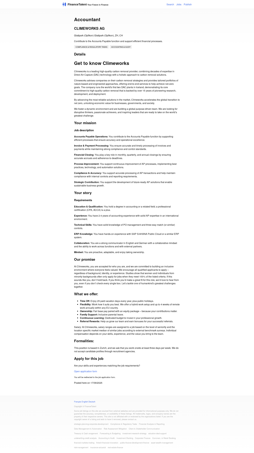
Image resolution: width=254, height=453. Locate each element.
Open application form (85, 371)
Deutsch (91, 401)
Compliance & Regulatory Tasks (91, 47)
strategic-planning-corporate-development (91, 424)
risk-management (81, 447)
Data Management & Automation (88, 428)
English (85, 401)
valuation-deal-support (157, 433)
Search (170, 4)
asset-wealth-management (162, 442)
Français (77, 401)
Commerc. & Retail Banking (164, 438)
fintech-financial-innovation (107, 442)
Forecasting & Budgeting (110, 433)
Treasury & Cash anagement (86, 433)
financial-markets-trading (84, 442)
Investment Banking (125, 438)
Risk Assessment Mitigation (115, 428)
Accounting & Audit (121, 47)
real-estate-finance (115, 447)
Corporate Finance (142, 438)
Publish (188, 4)
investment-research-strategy (134, 433)
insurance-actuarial (98, 447)
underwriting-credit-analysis (85, 438)
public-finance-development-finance (134, 442)
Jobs (178, 4)
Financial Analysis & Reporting (151, 424)
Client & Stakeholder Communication (144, 428)
